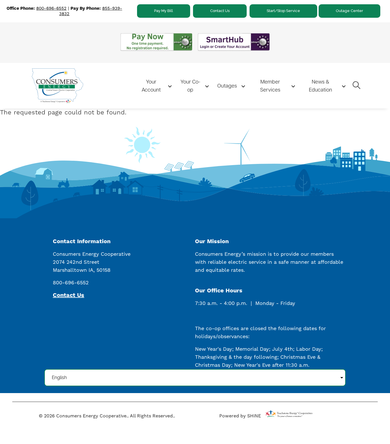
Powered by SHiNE (240, 416)
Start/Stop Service (283, 11)
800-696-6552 (51, 8)
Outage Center (349, 11)
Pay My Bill (163, 11)
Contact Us (220, 11)
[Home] (80, 85)
